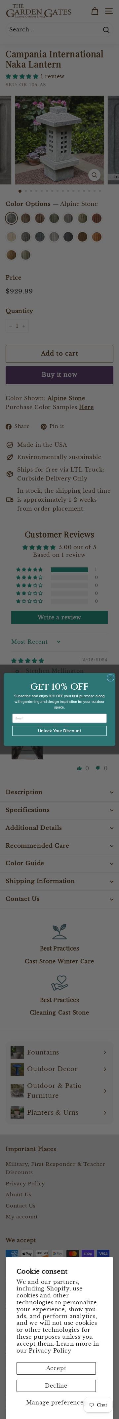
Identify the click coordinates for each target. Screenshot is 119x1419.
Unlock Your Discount (59, 731)
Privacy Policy (50, 1350)
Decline (56, 1385)
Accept (56, 1368)
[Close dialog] (110, 677)
